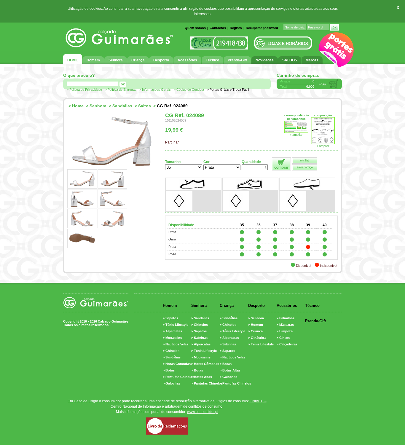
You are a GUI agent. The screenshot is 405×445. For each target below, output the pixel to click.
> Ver (322, 84)
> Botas (169, 370)
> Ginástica (257, 337)
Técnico (312, 305)
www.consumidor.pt (202, 412)
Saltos (144, 105)
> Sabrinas (199, 337)
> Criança (255, 331)
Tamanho (173, 162)
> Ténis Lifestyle (175, 324)
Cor (206, 162)
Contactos (218, 28)
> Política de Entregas (120, 89)
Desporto (256, 305)
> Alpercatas (172, 331)
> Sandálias (172, 357)
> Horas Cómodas (177, 364)
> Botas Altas (201, 377)
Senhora (98, 105)
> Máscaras (285, 324)
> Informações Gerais (155, 89)
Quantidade (251, 162)
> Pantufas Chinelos (178, 377)
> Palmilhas (285, 318)
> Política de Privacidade (84, 89)
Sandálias (122, 105)
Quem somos (195, 28)
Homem (170, 305)
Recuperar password (262, 28)
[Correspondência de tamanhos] (296, 131)
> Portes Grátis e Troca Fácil (228, 89)
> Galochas (171, 383)
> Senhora (256, 318)
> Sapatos (170, 318)
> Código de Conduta (189, 89)
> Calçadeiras (287, 344)
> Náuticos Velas (175, 344)
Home (78, 105)
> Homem (255, 324)
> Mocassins (172, 337)
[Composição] (323, 143)
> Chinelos (171, 351)
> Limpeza (285, 331)
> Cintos (283, 337)
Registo (236, 28)
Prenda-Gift (315, 321)
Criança (227, 305)
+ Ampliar (322, 146)
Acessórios (287, 305)
